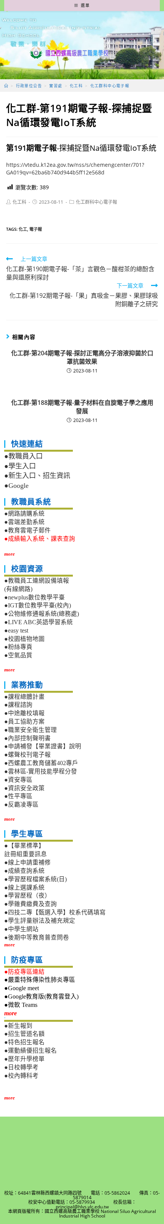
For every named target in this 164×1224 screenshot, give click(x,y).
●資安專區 (18, 780)
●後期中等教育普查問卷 (36, 937)
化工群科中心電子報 (96, 202)
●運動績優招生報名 (30, 1050)
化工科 (19, 202)
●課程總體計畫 (24, 696)
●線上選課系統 (24, 887)
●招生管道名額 (24, 1034)
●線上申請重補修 (27, 862)
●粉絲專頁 (18, 647)
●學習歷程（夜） (27, 895)
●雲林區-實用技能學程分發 (40, 771)
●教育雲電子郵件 (27, 530)
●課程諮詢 (18, 704)
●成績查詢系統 (24, 871)
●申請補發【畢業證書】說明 (42, 746)
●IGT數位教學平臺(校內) (37, 605)
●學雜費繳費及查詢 (30, 904)
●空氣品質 (18, 655)
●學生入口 (20, 466)
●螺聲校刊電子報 (27, 754)
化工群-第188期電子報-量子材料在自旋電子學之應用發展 (82, 406)
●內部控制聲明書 (27, 738)
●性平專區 (18, 796)
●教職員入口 (23, 456)
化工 (23, 229)
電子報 (35, 229)
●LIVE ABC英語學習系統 (38, 622)
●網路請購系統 (24, 513)
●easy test (16, 630)
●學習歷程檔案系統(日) (35, 879)
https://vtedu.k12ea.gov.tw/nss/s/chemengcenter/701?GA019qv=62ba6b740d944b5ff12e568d (75, 168)
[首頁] (6, 85)
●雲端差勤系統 (24, 522)
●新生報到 (18, 1026)
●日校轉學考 (21, 1067)
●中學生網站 (21, 929)
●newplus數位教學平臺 (34, 597)
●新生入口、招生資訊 (37, 475)
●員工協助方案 (24, 721)
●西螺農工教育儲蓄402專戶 (41, 763)
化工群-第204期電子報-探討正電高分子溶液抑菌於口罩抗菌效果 (82, 357)
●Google (16, 485)
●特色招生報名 (24, 1042)
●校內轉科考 (21, 1075)
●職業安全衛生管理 (30, 730)
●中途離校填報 (24, 713)
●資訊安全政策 (24, 788)
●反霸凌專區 (21, 804)
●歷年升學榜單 (24, 1059)
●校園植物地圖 (24, 639)
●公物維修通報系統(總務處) (41, 613)
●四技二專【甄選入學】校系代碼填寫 (55, 912)
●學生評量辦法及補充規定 (39, 920)
